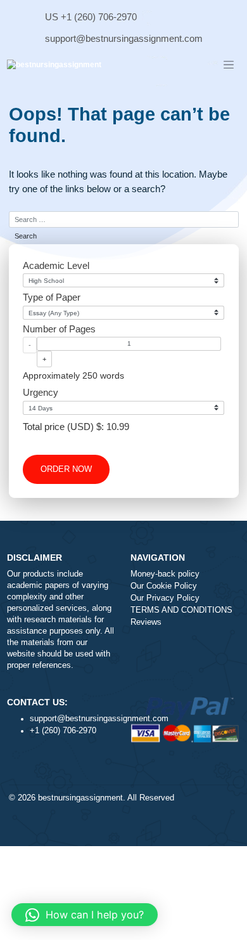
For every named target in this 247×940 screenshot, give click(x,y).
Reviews (146, 622)
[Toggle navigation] (228, 65)
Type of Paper (51, 297)
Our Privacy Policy (165, 598)
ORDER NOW (66, 469)
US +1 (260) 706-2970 (91, 16)
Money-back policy (165, 574)
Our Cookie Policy (163, 586)
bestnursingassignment (80, 797)
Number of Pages (59, 328)
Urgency (40, 392)
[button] (84, 914)
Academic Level (56, 265)
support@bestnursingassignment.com (124, 38)
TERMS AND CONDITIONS (181, 610)
